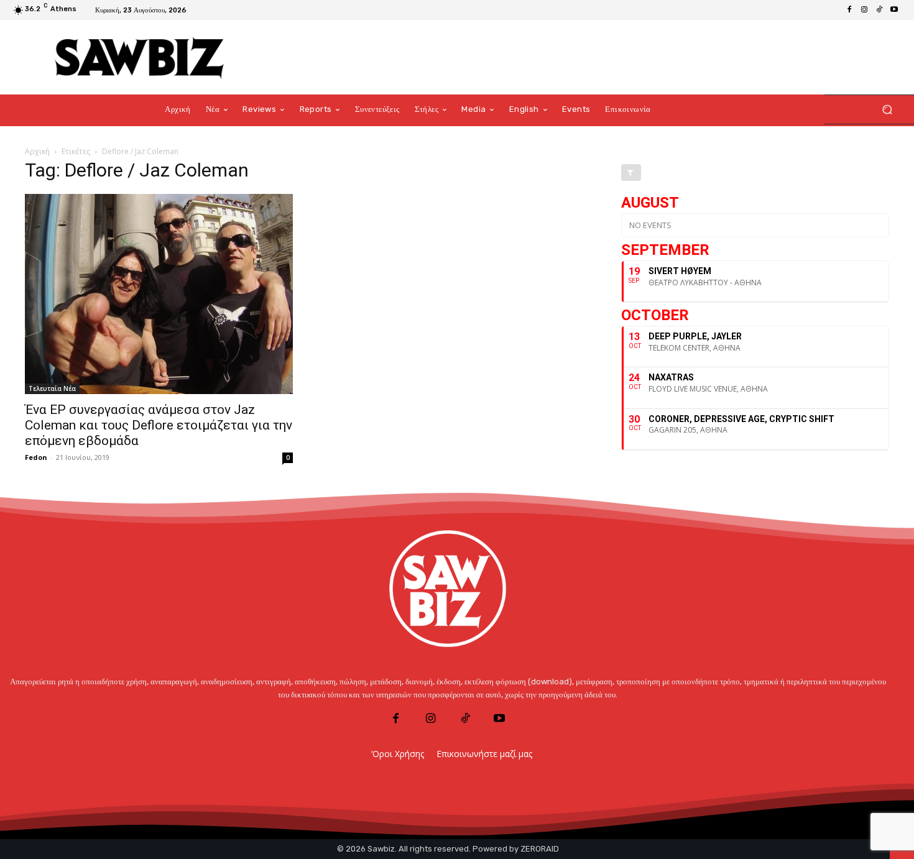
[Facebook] (849, 9)
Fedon (36, 457)
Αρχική (37, 151)
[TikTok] (879, 9)
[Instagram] (864, 9)
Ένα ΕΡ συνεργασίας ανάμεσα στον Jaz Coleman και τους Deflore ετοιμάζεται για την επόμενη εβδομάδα (158, 425)
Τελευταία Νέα (52, 388)
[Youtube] (894, 9)
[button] (887, 109)
